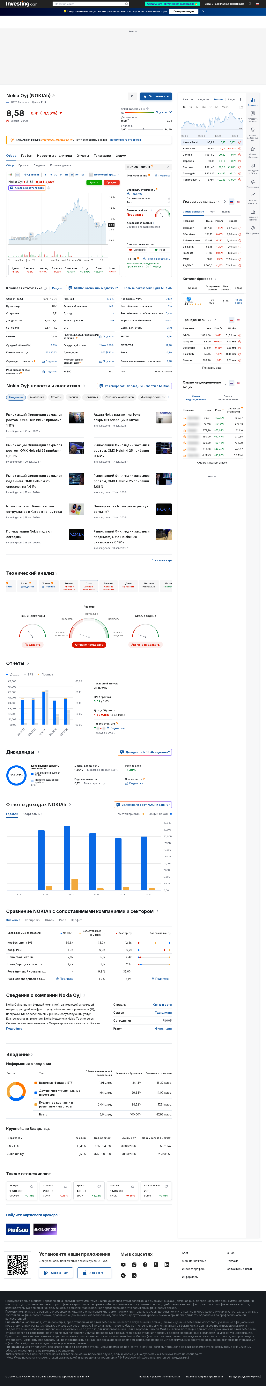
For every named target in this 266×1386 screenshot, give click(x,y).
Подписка (161, 112)
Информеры (190, 1276)
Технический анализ (30, 573)
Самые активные (193, 211)
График (27, 156)
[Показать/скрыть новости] (91, 175)
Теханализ (102, 156)
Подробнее (14, 1028)
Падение (225, 211)
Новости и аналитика (54, 156)
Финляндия (163, 1028)
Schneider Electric (154, 1185)
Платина (188, 167)
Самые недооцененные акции (202, 384)
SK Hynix (15, 1185)
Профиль (23, 165)
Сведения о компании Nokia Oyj (43, 995)
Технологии (163, 1012)
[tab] (27, 586)
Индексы (203, 99)
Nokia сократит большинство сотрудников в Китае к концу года (34, 509)
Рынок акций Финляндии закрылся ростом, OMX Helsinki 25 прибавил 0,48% (122, 450)
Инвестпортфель (193, 1268)
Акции (231, 99)
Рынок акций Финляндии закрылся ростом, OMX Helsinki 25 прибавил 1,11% (34, 420)
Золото (187, 154)
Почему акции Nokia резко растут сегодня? (121, 509)
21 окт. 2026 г (107, 345)
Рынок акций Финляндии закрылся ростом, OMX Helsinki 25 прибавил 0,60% (34, 450)
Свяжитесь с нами (239, 1268)
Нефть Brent (190, 142)
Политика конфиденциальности (204, 1376)
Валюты (188, 99)
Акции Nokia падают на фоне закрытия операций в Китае (117, 417)
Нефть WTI (189, 148)
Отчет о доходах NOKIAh (36, 804)
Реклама (232, 1261)
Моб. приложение (194, 1261)
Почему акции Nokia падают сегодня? (29, 534)
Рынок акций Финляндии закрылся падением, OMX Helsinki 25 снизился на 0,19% (122, 536)
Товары (218, 99)
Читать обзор (238, 301)
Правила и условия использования (159, 1376)
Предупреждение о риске (244, 1376)
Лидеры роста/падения (202, 202)
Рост (212, 211)
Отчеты (83, 156)
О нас (230, 1253)
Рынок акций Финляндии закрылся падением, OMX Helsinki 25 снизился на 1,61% (34, 481)
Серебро (188, 161)
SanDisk (115, 1185)
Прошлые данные (60, 165)
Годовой (12, 814)
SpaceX (81, 1185)
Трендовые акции (197, 320)
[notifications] (250, 3)
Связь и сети (162, 1004)
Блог (185, 1253)
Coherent (48, 1185)
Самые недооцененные (196, 398)
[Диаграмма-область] (17, 175)
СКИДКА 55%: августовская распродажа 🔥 (172, 4)
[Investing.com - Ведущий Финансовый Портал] (21, 4)
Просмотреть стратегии (125, 139)
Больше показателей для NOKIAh (148, 288)
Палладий (189, 173)
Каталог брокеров (197, 279)
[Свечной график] (10, 175)
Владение (40, 165)
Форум (120, 156)
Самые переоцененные (228, 398)
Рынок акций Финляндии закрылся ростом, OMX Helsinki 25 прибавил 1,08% (122, 481)
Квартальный (32, 814)
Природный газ (192, 179)
